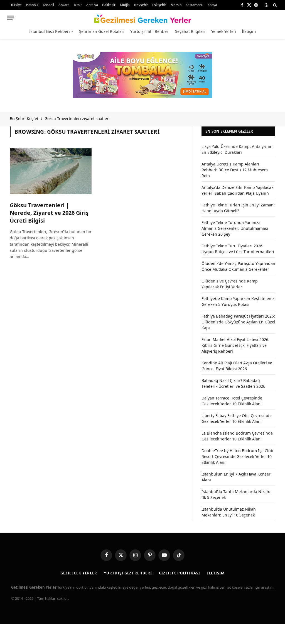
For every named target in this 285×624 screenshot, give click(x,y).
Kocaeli (48, 5)
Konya (212, 5)
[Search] (274, 5)
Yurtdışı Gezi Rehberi (128, 573)
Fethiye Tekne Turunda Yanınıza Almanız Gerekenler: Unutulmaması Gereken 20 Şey (235, 228)
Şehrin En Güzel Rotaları (101, 31)
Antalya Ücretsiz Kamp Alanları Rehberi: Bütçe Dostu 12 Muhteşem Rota (235, 169)
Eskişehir (159, 5)
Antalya (92, 5)
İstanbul (32, 5)
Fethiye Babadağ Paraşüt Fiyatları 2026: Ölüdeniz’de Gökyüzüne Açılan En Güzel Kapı (238, 321)
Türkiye (16, 5)
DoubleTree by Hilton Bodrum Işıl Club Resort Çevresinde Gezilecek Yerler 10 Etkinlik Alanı (237, 456)
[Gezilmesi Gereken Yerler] (142, 18)
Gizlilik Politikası (179, 573)
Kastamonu (194, 5)
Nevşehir (141, 5)
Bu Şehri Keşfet (24, 118)
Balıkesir (109, 5)
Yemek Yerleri (223, 31)
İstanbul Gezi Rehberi (49, 31)
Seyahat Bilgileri (190, 31)
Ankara (64, 5)
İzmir (78, 5)
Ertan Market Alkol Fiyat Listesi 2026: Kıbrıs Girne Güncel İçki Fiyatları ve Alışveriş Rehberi (235, 345)
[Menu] (10, 18)
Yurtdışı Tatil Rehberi (149, 31)
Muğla (125, 5)
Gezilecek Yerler (78, 573)
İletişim (249, 31)
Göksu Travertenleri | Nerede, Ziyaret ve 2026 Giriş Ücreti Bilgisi (49, 212)
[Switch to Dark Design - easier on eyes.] (266, 5)
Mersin (176, 5)
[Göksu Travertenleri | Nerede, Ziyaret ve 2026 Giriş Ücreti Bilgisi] (51, 171)
